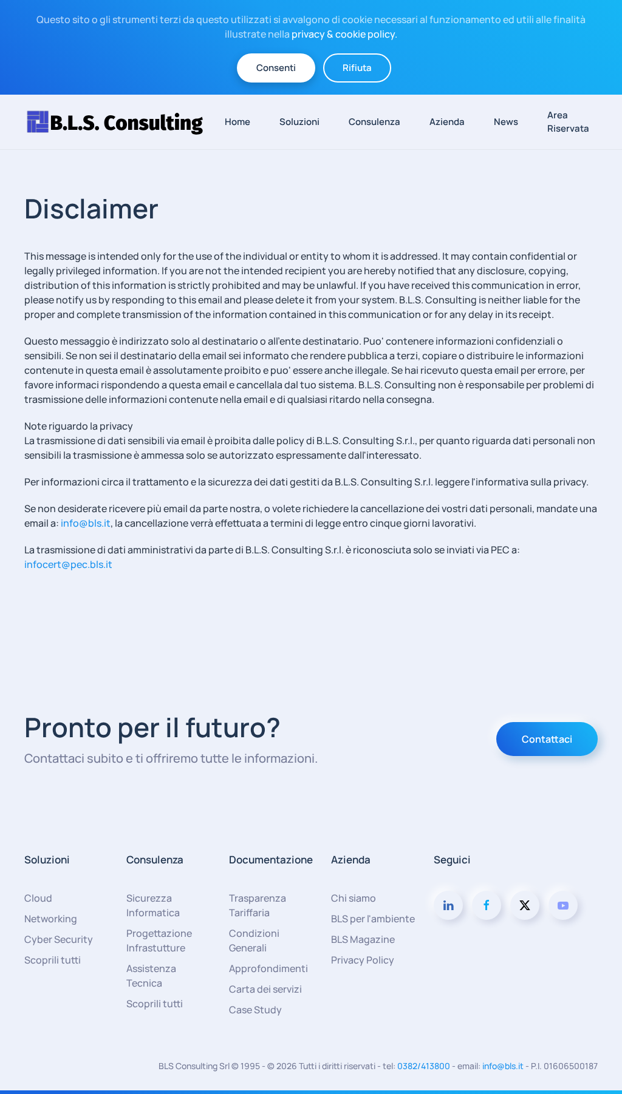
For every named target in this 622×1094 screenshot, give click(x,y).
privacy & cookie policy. (344, 34)
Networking (50, 918)
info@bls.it (86, 523)
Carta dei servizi (265, 989)
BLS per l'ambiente (373, 918)
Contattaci (547, 739)
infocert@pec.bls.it (68, 564)
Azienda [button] (447, 121)
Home (237, 121)
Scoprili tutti (52, 960)
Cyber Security (58, 939)
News (506, 121)
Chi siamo (353, 898)
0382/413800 (423, 1066)
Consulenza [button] (374, 121)
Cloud (38, 898)
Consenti (276, 67)
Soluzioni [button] (299, 121)
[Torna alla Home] (120, 122)
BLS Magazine (363, 939)
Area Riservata (568, 122)
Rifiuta (357, 67)
